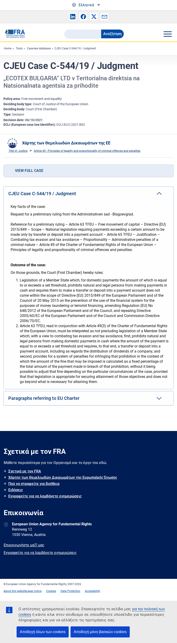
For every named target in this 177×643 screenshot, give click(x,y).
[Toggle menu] (167, 34)
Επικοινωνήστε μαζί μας (24, 545)
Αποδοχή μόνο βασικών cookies (100, 632)
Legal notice (34, 591)
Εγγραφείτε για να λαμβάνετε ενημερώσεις (45, 496)
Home (8, 48)
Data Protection (70, 591)
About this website (15, 591)
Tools (19, 48)
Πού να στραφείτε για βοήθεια (33, 484)
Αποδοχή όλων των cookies (42, 632)
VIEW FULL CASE (29, 170)
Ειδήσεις (15, 490)
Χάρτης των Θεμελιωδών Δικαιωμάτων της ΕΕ (66, 143)
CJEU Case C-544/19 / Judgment (75, 48)
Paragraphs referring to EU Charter (44, 398)
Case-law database (39, 48)
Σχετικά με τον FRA (24, 471)
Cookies (51, 591)
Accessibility (92, 591)
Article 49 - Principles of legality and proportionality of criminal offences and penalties (87, 151)
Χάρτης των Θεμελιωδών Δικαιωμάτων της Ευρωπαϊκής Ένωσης (62, 477)
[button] (72, 16)
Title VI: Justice (18, 151)
